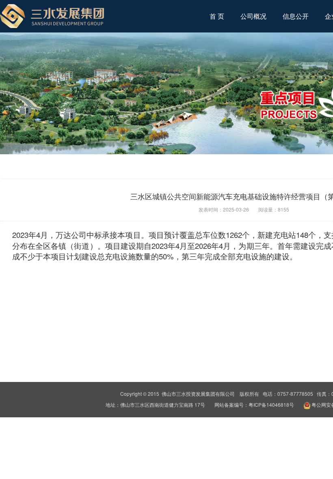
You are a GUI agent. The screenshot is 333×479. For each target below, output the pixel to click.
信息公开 (296, 16)
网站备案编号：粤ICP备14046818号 (254, 404)
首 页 (217, 16)
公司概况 (253, 16)
